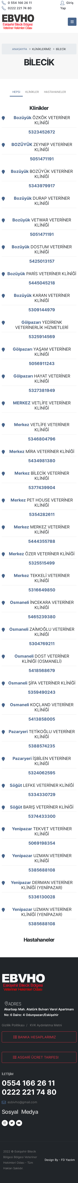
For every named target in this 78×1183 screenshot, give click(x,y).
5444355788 (41, 541)
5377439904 (41, 487)
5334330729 (41, 794)
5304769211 (42, 643)
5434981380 (41, 460)
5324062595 (41, 772)
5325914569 (42, 336)
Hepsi (16, 92)
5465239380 (41, 616)
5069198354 (41, 843)
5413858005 (41, 719)
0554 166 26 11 (28, 1083)
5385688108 (41, 870)
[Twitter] (12, 1123)
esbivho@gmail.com (22, 1102)
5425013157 (41, 261)
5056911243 (42, 363)
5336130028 (41, 896)
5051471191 (42, 158)
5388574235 (41, 746)
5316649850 (41, 589)
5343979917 (42, 185)
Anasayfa (19, 49)
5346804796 (41, 439)
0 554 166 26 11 (20, 3)
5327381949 (42, 390)
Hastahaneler (55, 92)
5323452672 (41, 132)
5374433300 (41, 816)
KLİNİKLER (32, 92)
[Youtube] (19, 1123)
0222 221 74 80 (20, 8)
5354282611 (42, 514)
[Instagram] (5, 1123)
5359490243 (41, 692)
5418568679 (42, 670)
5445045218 (42, 282)
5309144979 (41, 309)
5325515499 (42, 563)
